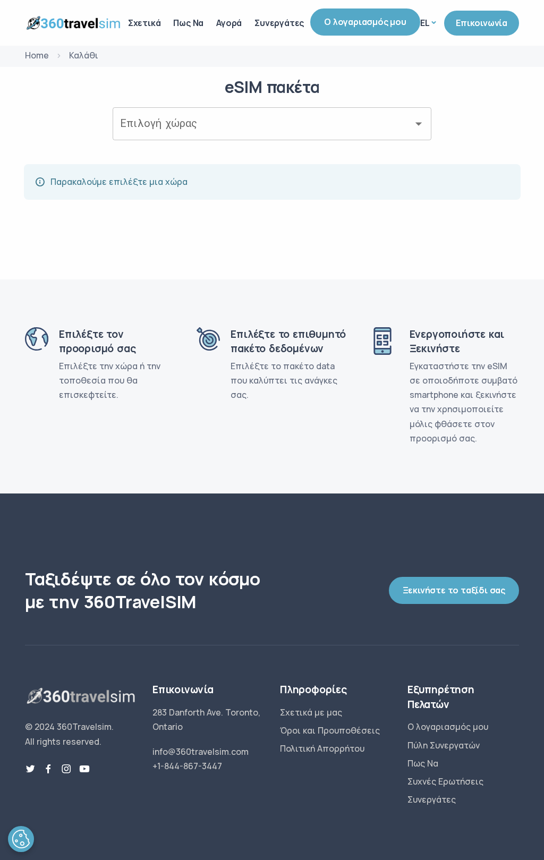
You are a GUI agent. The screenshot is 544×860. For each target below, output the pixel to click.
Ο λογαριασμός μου (365, 22)
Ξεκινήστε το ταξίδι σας (454, 590)
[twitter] (30, 769)
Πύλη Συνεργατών (443, 745)
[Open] (419, 124)
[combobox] (264, 123)
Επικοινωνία (481, 23)
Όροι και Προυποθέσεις (330, 730)
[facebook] (48, 769)
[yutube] (84, 769)
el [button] (425, 23)
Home (37, 55)
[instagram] (66, 769)
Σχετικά (144, 23)
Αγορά (229, 23)
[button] (21, 839)
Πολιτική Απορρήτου (322, 748)
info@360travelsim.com (200, 751)
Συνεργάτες (279, 23)
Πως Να (188, 23)
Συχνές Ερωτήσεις (445, 781)
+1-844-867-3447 (187, 766)
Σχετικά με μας (311, 712)
